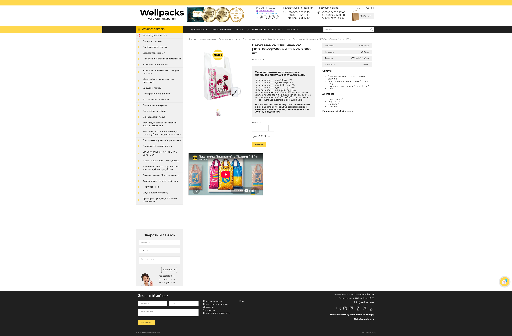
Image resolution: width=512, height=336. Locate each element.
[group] (219, 73)
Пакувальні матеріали (155, 105)
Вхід (367, 8)
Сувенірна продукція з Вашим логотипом (160, 200)
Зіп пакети (209, 310)
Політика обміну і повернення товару (352, 314)
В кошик (259, 144)
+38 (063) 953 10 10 (298, 15)
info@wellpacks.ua (267, 8)
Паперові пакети (152, 41)
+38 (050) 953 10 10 (298, 12)
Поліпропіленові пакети (156, 93)
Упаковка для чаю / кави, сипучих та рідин (161, 72)
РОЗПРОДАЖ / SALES (155, 35)
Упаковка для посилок (155, 64)
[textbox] (329, 29)
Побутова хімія (151, 187)
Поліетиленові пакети (155, 47)
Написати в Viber (266, 10)
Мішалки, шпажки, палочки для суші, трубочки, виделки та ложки (162, 133)
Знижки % (292, 29)
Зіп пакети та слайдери (156, 99)
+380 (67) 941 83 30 (333, 17)
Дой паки (208, 307)
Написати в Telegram (268, 13)
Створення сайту (368, 332)
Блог (242, 301)
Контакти (277, 29)
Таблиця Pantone (221, 29)
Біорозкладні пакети (154, 53)
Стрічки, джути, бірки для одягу (161, 175)
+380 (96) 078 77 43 (333, 12)
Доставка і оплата (258, 29)
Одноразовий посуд (154, 117)
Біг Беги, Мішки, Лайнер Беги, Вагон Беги (160, 153)
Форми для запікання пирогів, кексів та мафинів (160, 124)
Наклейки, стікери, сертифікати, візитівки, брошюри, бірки (161, 168)
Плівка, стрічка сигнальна (157, 146)
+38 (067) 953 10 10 (298, 17)
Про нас (239, 29)
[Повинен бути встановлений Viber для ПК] (273, 17)
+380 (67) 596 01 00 (333, 15)
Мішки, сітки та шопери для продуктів (158, 80)
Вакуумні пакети (152, 88)
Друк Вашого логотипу (155, 192)
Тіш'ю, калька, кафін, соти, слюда (161, 160)
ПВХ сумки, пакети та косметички (162, 58)
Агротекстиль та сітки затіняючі (161, 181)
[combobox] (348, 29)
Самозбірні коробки (154, 111)
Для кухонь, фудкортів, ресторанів (162, 140)
